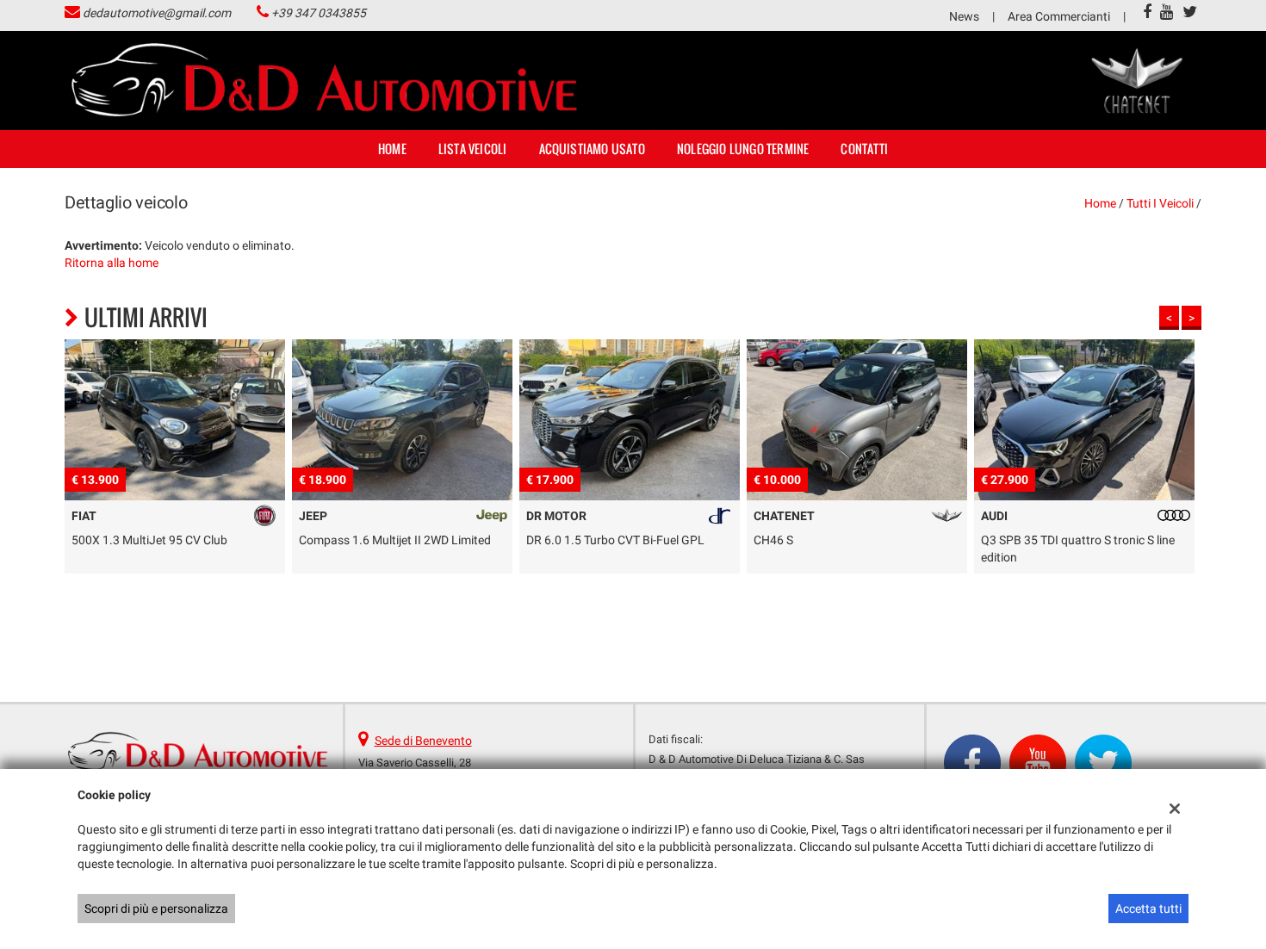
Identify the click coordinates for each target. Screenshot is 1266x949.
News (964, 16)
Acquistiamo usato (592, 149)
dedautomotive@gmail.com (157, 13)
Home (392, 149)
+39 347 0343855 (318, 13)
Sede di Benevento (423, 740)
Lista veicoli (472, 149)
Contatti (864, 149)
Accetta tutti (1148, 908)
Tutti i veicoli (1160, 203)
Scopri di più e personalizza (156, 908)
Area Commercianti (1059, 16)
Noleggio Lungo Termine (743, 149)
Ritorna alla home (111, 263)
